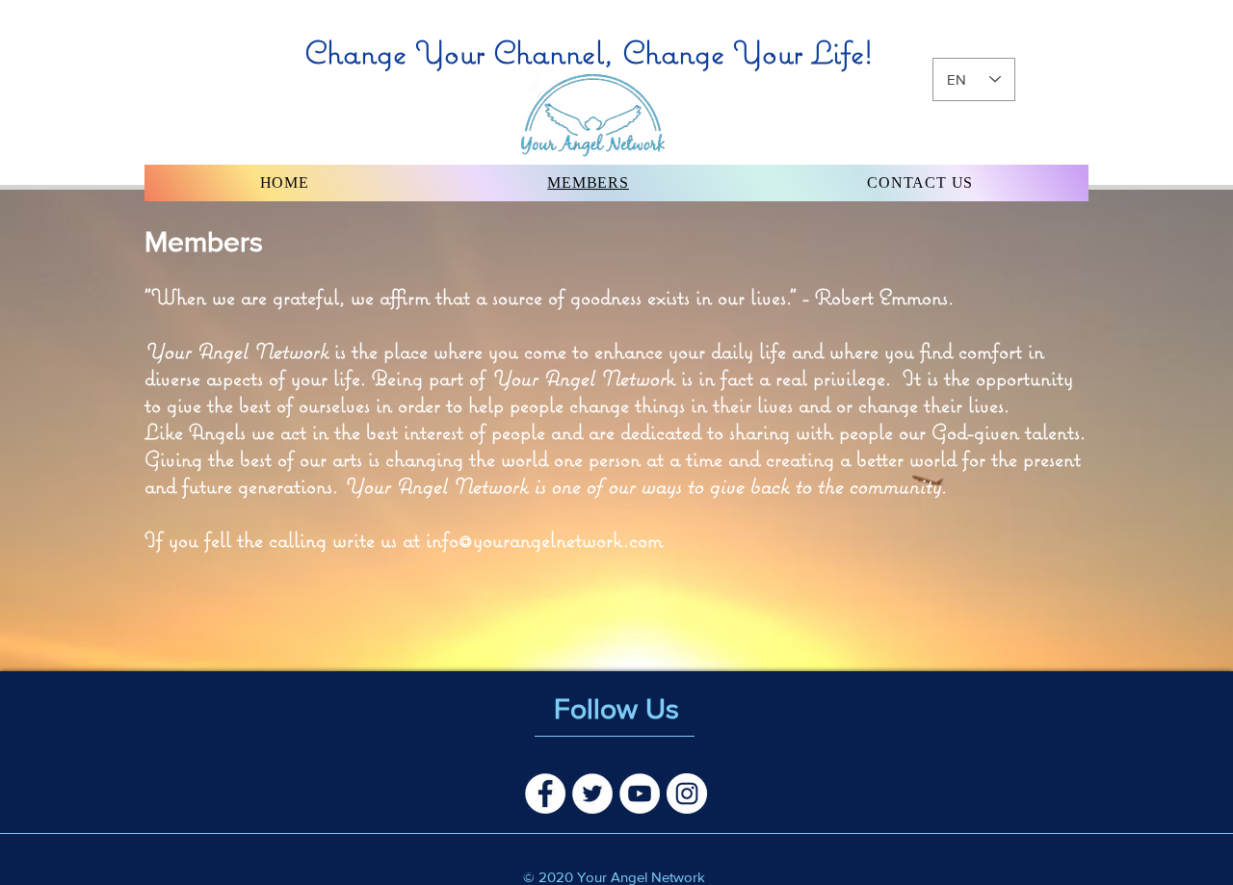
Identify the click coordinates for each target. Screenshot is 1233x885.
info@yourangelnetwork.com (544, 539)
